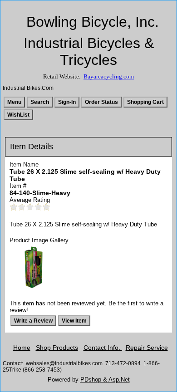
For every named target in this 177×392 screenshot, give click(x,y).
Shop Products (57, 347)
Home (21, 347)
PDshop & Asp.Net (105, 379)
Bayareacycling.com (109, 76)
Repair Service (147, 347)
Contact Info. (103, 347)
